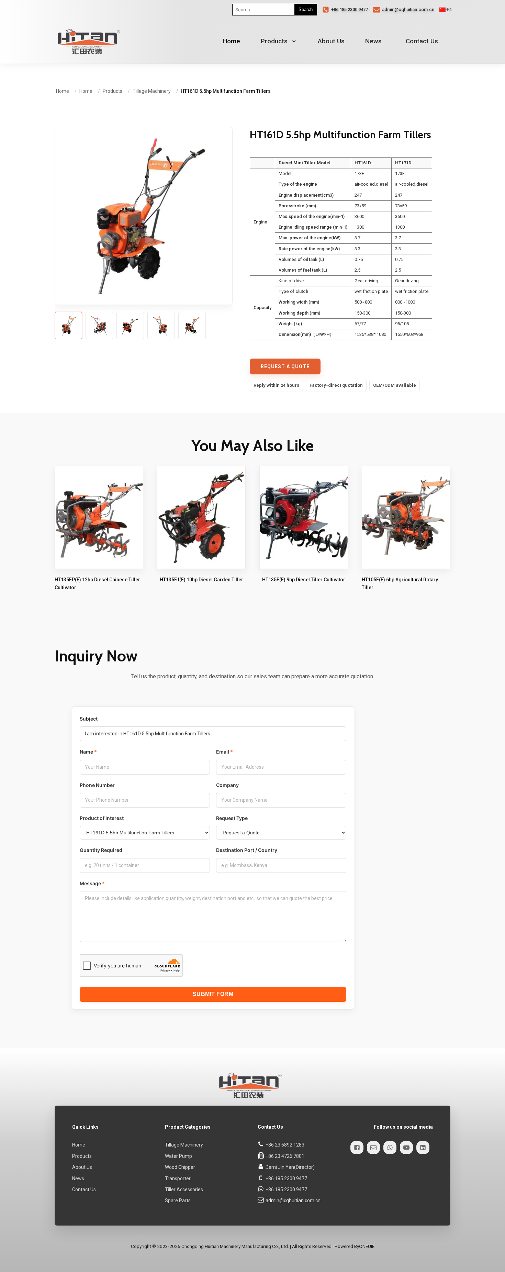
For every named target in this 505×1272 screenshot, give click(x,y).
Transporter (178, 1178)
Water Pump (178, 1156)
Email (222, 752)
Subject (89, 719)
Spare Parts (178, 1200)
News (373, 41)
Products (274, 41)
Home (78, 1145)
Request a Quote (285, 366)
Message (90, 883)
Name (86, 752)
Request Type (232, 818)
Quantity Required (101, 850)
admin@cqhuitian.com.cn (293, 1200)
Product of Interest (102, 818)
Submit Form (213, 994)
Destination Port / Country (246, 850)
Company (227, 785)
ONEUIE (366, 1246)
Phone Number (97, 785)
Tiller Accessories (184, 1189)
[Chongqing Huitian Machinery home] (87, 41)
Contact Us (422, 41)
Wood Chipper (180, 1167)
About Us (331, 41)
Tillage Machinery (184, 1145)
